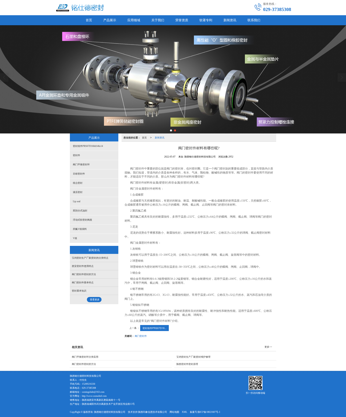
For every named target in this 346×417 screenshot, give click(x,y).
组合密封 (77, 183)
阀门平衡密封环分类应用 (85, 356)
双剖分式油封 (80, 210)
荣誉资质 (181, 20)
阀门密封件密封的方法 (84, 274)
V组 (75, 238)
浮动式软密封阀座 (82, 219)
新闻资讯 (229, 20)
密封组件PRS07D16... (154, 328)
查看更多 (95, 299)
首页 (89, 20)
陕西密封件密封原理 (187, 364)
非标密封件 (79, 173)
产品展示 (109, 20)
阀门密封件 (141, 335)
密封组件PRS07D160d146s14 (88, 146)
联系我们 (253, 20)
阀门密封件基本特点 (83, 282)
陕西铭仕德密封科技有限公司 (109, 412)
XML (184, 412)
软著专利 (205, 20)
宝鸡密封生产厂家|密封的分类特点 (90, 257)
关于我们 (157, 20)
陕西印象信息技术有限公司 (152, 412)
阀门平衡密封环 (81, 164)
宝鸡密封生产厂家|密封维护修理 (193, 356)
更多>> (268, 346)
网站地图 (174, 412)
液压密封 (77, 192)
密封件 (76, 155)
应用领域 (133, 20)
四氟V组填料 (80, 229)
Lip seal (76, 201)
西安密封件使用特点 (83, 266)
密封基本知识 (79, 290)
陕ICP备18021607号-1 (209, 412)
